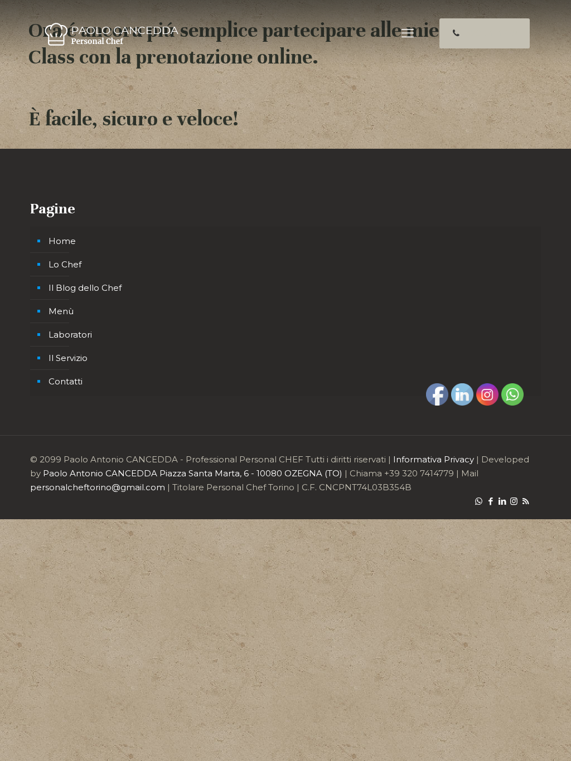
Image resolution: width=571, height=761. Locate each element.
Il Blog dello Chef (85, 287)
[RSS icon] (525, 501)
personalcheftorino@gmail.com (97, 487)
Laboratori (70, 334)
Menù (61, 311)
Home (62, 241)
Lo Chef (65, 264)
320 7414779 (491, 33)
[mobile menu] (407, 33)
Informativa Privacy (433, 459)
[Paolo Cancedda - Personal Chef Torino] (111, 33)
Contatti (66, 381)
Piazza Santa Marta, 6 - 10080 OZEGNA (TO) (250, 473)
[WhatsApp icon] (479, 501)
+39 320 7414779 (419, 473)
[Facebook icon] (490, 501)
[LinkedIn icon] (502, 501)
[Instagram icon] (514, 501)
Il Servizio (68, 358)
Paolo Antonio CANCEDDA (100, 473)
